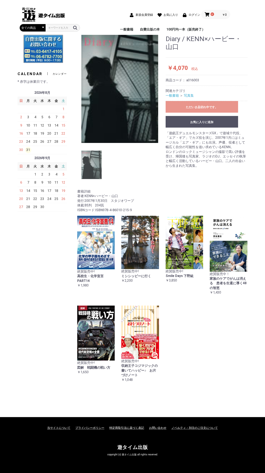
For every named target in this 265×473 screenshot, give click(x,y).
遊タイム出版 (132, 447)
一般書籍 (126, 29)
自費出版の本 (150, 29)
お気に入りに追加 (201, 122)
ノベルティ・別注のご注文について (194, 427)
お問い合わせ (157, 427)
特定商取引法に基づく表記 (126, 427)
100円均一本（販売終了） (185, 29)
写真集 (189, 96)
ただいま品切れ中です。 (202, 107)
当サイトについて (58, 427)
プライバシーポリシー (89, 427)
